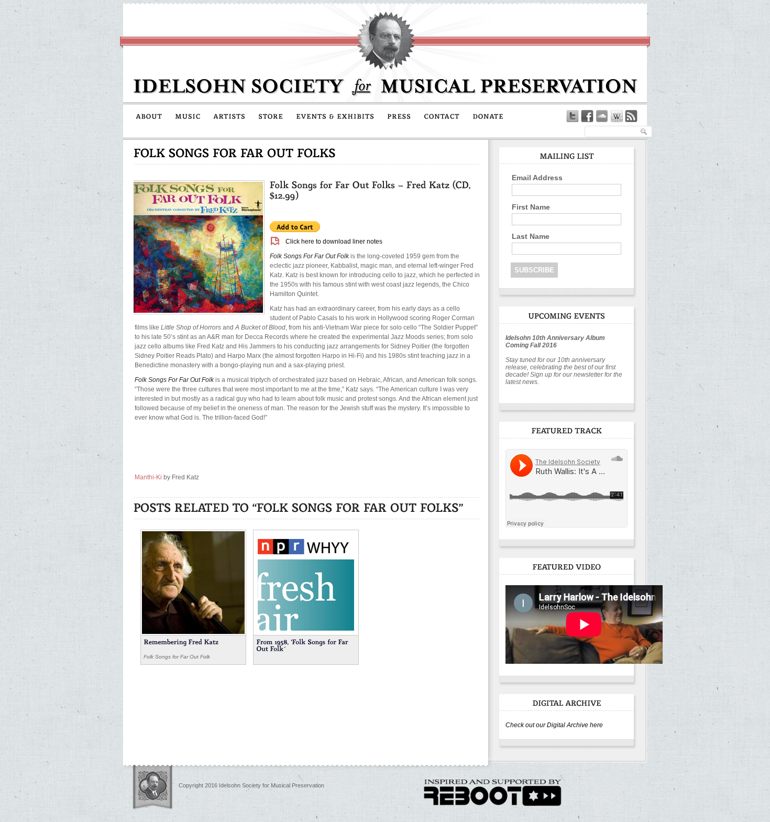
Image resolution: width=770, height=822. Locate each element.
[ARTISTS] (229, 115)
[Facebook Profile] (587, 116)
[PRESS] (399, 115)
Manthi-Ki (148, 477)
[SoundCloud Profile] (602, 116)
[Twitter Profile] (572, 116)
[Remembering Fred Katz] (193, 581)
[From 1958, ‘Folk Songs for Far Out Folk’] (306, 581)
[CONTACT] (441, 115)
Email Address (537, 177)
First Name (531, 207)
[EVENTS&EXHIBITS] (335, 115)
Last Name (530, 236)
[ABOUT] (149, 115)
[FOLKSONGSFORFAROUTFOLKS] (235, 152)
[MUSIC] (188, 115)
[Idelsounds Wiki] (616, 116)
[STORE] (271, 115)
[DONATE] (488, 115)
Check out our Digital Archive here (554, 725)
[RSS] (631, 116)
